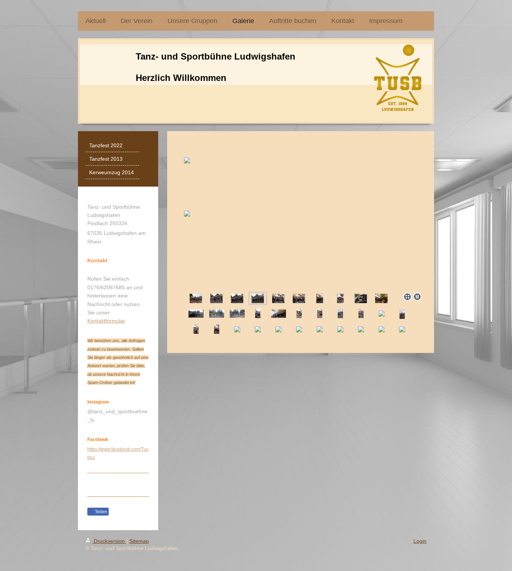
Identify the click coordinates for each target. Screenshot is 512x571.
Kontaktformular (106, 321)
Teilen (100, 511)
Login (420, 541)
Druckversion (109, 541)
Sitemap (139, 541)
